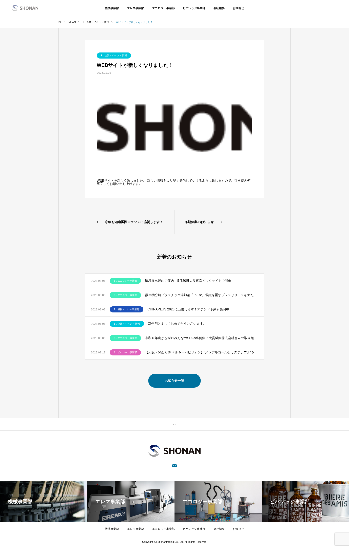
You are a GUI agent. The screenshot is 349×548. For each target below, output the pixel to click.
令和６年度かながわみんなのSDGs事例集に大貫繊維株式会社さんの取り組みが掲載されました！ (201, 338)
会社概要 (219, 8)
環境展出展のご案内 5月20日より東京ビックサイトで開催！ (189, 280)
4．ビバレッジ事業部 (125, 352)
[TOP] (174, 424)
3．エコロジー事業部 (125, 280)
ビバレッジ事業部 (194, 8)
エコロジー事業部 (163, 8)
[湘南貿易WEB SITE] (25, 8)
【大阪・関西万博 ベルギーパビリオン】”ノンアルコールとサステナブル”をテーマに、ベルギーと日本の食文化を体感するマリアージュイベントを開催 (201, 352)
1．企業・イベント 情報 (114, 55)
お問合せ (238, 8)
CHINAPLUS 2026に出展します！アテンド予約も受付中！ (190, 309)
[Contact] (174, 465)
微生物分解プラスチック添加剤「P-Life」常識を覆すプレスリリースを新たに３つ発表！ (201, 295)
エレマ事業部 (135, 8)
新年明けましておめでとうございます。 (177, 323)
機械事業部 (112, 8)
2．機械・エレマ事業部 (126, 309)
